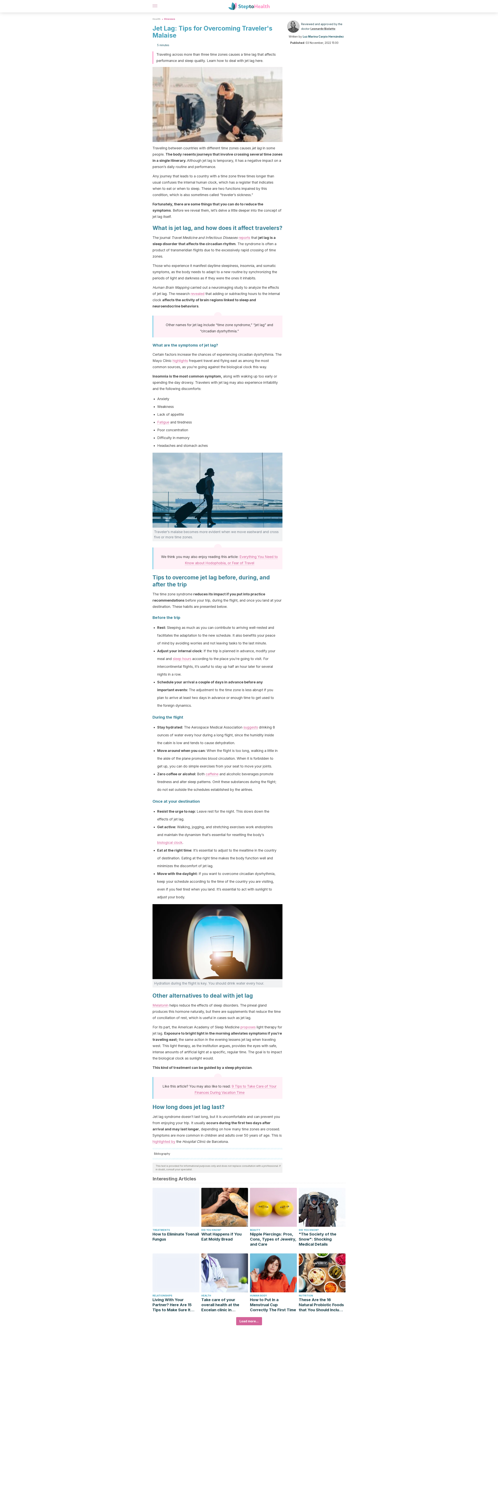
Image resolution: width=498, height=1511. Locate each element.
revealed (197, 294)
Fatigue (163, 422)
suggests (250, 727)
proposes (248, 1027)
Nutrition (306, 1295)
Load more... (249, 1321)
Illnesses (169, 19)
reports (244, 238)
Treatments (161, 1230)
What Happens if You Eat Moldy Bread (221, 1237)
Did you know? (211, 1230)
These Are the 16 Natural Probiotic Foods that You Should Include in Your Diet (321, 1304)
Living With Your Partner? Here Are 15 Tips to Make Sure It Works (172, 1304)
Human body (258, 1295)
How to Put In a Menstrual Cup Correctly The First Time (273, 1304)
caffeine (212, 774)
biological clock (169, 842)
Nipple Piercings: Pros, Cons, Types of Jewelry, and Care (273, 1239)
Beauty (255, 1230)
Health (156, 19)
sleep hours (182, 659)
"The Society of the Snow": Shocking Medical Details (317, 1239)
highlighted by (164, 1142)
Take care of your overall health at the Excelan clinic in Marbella (220, 1304)
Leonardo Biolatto (322, 28)
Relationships (162, 1295)
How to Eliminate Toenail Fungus (176, 1237)
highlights (180, 361)
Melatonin (160, 1005)
